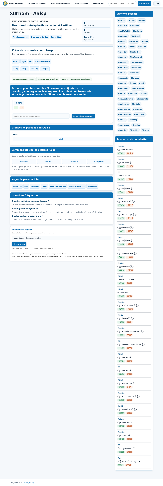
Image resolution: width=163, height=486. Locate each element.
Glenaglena (123, 88)
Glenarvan (123, 67)
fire (119, 211)
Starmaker (35, 186)
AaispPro (24, 161)
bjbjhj (19, 103)
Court (15, 61)
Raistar (121, 419)
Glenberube (123, 104)
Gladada (142, 46)
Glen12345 (132, 93)
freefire (121, 146)
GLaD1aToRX (124, 31)
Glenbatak (123, 62)
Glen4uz (136, 125)
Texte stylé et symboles (60, 3)
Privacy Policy (28, 482)
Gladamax (133, 41)
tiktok (120, 289)
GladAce (141, 20)
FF (119, 172)
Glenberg (133, 120)
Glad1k (132, 46)
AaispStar (49, 161)
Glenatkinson (137, 62)
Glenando (137, 109)
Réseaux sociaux (42, 61)
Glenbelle (136, 104)
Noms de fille (98, 3)
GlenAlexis (123, 78)
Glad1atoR (135, 36)
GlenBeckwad (136, 57)
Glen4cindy (136, 67)
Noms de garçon (81, 3)
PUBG (120, 198)
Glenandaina (124, 109)
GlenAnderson (124, 114)
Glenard (121, 73)
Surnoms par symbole (37, 3)
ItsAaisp (34, 69)
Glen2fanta (134, 73)
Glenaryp (122, 57)
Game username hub (58, 186)
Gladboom (123, 36)
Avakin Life (17, 186)
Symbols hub (92, 186)
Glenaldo (122, 83)
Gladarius (122, 26)
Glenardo (135, 78)
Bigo (26, 186)
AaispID (44, 69)
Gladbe (144, 41)
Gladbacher (135, 52)
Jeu (30, 61)
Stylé (24, 61)
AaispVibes (99, 161)
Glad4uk (122, 41)
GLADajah (137, 31)
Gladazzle (134, 26)
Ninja (120, 315)
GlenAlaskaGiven (126, 99)
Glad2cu (122, 46)
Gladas (132, 20)
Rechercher (144, 3)
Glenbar (121, 120)
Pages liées (56, 37)
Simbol (121, 263)
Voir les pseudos (20, 37)
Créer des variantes (39, 37)
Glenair (121, 93)
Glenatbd (122, 130)
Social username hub (76, 186)
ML (119, 341)
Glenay (133, 83)
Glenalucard (123, 125)
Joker (120, 237)
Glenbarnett (142, 99)
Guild (120, 406)
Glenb (141, 83)
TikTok (44, 186)
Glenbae (145, 130)
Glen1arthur (139, 114)
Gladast (121, 20)
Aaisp (15, 69)
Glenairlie (134, 130)
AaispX (25, 69)
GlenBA (144, 93)
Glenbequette (138, 88)
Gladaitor (122, 52)
